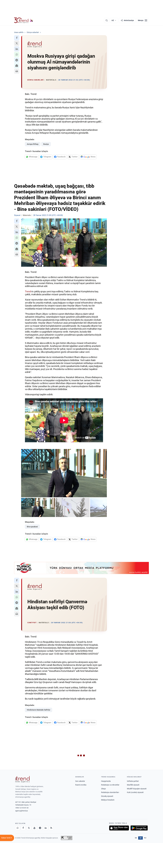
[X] (28, 828)
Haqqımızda (106, 781)
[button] (16, 37)
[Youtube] (34, 828)
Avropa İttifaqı (32, 144)
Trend (28, 291)
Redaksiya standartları (110, 792)
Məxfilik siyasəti (133, 785)
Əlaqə (103, 789)
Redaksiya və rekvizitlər (110, 785)
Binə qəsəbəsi (32, 527)
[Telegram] (40, 828)
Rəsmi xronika (80, 785)
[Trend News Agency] (22, 779)
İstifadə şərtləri (133, 781)
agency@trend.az (21, 811)
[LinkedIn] (45, 828)
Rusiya (46, 144)
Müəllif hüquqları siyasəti (136, 789)
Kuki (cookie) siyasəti (135, 792)
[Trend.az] (23, 20)
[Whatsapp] (17, 828)
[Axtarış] (106, 20)
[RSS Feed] (51, 828)
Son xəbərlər (80, 781)
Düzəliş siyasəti (107, 796)
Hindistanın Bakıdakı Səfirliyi (38, 710)
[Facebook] (23, 828)
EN (136, 838)
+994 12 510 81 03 (21, 808)
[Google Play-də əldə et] (139, 828)
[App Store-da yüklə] (119, 828)
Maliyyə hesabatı (107, 800)
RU (145, 838)
